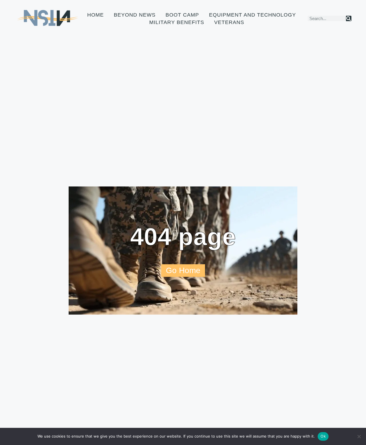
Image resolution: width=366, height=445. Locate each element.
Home (95, 15)
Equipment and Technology (252, 15)
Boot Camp (182, 15)
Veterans (229, 22)
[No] (359, 436)
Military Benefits (176, 22)
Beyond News (135, 15)
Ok (323, 436)
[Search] (348, 18)
